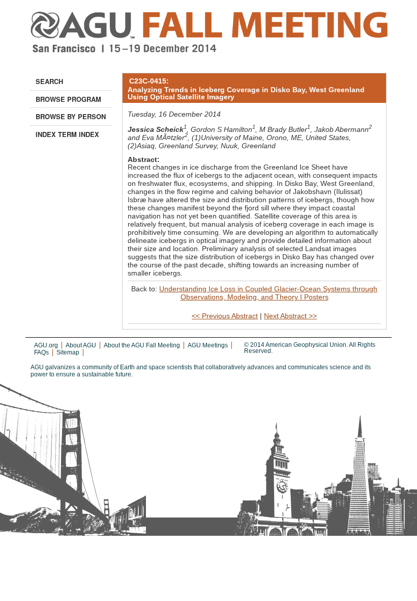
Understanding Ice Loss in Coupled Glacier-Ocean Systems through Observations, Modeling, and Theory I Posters (268, 293)
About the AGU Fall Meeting (142, 345)
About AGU (81, 345)
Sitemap (67, 352)
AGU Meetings (208, 345)
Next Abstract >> (290, 316)
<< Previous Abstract (225, 316)
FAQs (41, 352)
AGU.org (46, 345)
